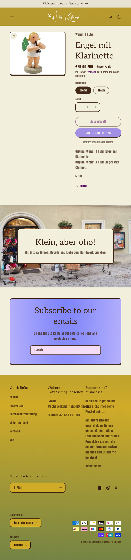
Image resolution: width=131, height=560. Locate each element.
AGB (12, 440)
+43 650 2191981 (69, 414)
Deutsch (18, 545)
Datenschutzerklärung (23, 414)
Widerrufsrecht (19, 423)
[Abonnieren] (96, 350)
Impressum (17, 405)
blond (83, 90)
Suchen (14, 397)
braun (101, 90)
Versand (92, 72)
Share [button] (83, 186)
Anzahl (79, 99)
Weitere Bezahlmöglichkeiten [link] (98, 142)
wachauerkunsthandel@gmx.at (69, 406)
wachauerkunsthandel (99, 542)
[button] (12, 16)
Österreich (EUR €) (24, 523)
